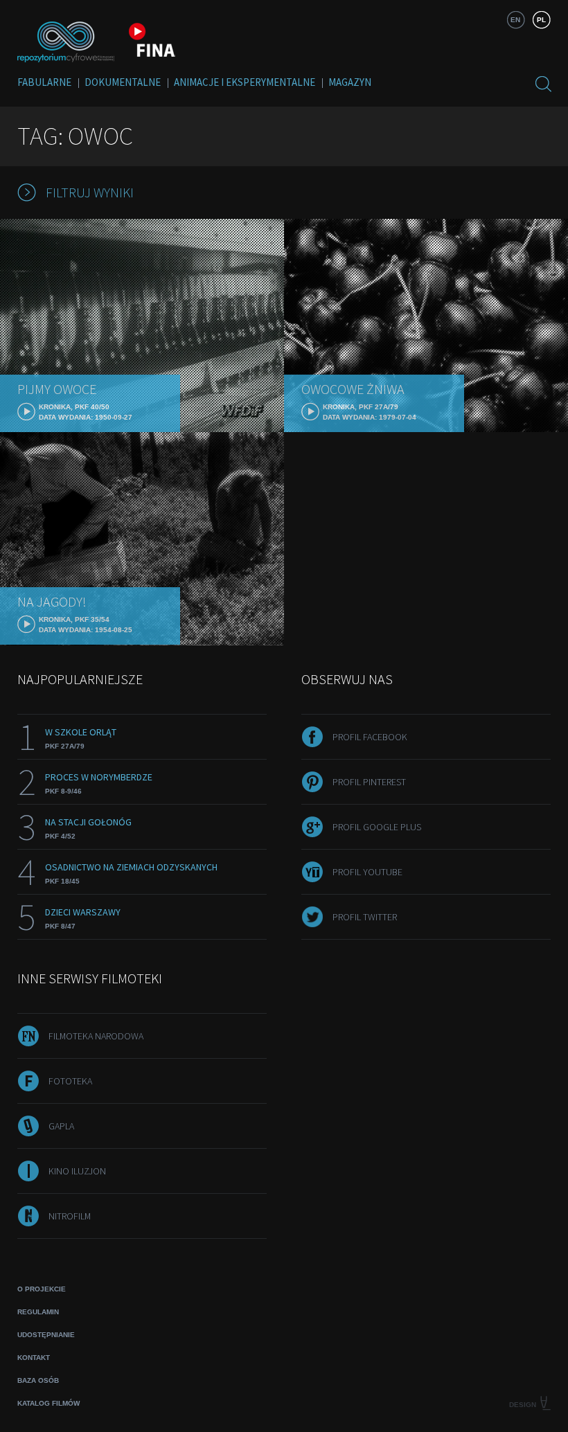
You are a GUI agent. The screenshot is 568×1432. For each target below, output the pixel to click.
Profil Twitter (364, 917)
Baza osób (38, 1380)
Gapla (61, 1126)
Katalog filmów (48, 1403)
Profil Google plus (376, 827)
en (515, 20)
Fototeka (70, 1081)
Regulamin (38, 1312)
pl (541, 20)
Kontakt (33, 1357)
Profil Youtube (367, 872)
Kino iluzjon (77, 1171)
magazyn (349, 82)
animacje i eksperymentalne (244, 82)
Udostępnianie (46, 1335)
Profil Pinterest (369, 782)
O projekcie (41, 1289)
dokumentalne (123, 82)
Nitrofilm (69, 1216)
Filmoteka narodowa (95, 1036)
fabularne (44, 82)
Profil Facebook (369, 737)
